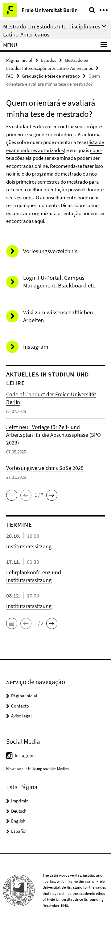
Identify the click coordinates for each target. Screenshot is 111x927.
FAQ (10, 76)
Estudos (48, 60)
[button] (11, 495)
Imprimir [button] (19, 801)
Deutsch (19, 811)
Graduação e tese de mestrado (51, 76)
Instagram (25, 755)
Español (19, 831)
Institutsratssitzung (28, 546)
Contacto (20, 706)
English (18, 821)
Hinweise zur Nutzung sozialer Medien (37, 768)
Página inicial (19, 60)
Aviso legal (21, 716)
